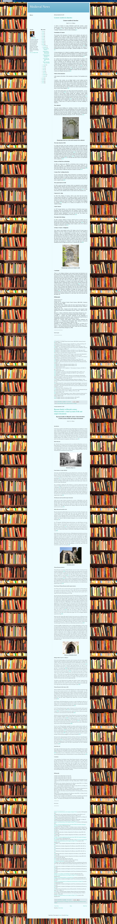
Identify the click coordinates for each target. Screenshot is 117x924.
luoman (60, 915)
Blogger (67, 915)
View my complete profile (34, 52)
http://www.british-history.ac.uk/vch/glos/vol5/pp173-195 (66, 811)
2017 (43, 44)
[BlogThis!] (74, 401)
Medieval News (40, 6)
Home (71, 905)
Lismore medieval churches (63, 18)
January (44, 76)
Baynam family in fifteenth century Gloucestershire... (46, 52)
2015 (43, 79)
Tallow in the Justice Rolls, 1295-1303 (46, 62)
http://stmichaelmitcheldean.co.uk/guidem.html (64, 877)
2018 (43, 42)
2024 (43, 33)
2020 (43, 39)
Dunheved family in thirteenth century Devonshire (46, 55)
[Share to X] (76, 401)
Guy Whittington (66, 901)
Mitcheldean (76, 901)
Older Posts (85, 905)
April (44, 71)
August (44, 64)
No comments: (68, 401)
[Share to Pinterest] (78, 401)
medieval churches (69, 403)
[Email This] (73, 401)
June (44, 68)
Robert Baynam (80, 901)
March (44, 72)
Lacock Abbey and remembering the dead (46, 59)
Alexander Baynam (60, 901)
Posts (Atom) (60, 907)
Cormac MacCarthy (60, 403)
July (44, 66)
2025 (43, 31)
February (44, 74)
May (44, 69)
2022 (43, 36)
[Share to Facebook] (77, 401)
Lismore (65, 403)
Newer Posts (56, 905)
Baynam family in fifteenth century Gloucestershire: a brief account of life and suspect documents (68, 411)
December (45, 45)
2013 (43, 82)
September (45, 47)
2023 (43, 34)
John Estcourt (71, 901)
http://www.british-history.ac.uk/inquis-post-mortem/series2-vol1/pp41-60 (69, 881)
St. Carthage (75, 403)
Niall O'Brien (33, 37)
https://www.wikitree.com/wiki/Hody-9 (63, 873)
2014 (43, 81)
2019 (43, 41)
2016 (43, 78)
